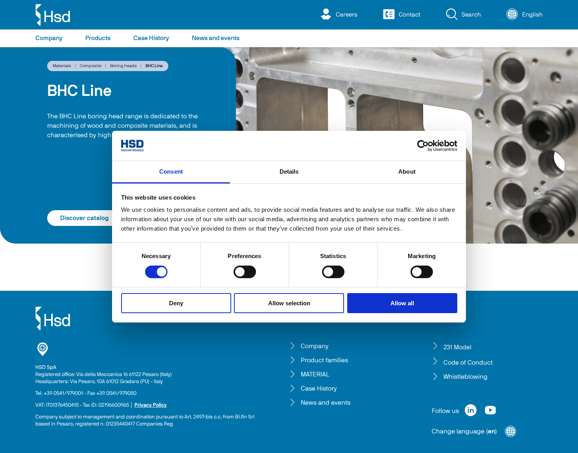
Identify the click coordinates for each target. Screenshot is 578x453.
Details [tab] (289, 171)
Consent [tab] (171, 171)
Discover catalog (84, 218)
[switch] (245, 272)
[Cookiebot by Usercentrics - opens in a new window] (422, 146)
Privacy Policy (150, 405)
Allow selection (289, 303)
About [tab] (407, 171)
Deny (176, 303)
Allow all (402, 303)
